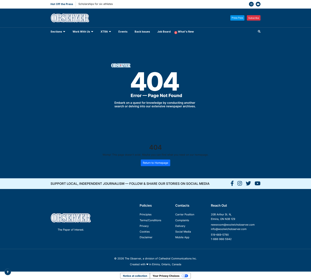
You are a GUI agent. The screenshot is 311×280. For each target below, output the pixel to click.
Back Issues (142, 31)
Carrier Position (184, 214)
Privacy (144, 226)
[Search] (259, 31)
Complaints (182, 220)
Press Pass (237, 17)
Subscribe (253, 18)
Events (122, 31)
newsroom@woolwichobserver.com (233, 224)
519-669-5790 (220, 234)
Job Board (164, 31)
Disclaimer (146, 237)
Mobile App (182, 237)
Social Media (183, 231)
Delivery (180, 226)
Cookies (145, 231)
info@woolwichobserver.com (229, 229)
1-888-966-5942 (221, 239)
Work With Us (81, 31)
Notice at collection (135, 275)
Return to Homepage (155, 162)
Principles (145, 214)
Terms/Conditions (150, 220)
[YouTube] (258, 4)
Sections (56, 31)
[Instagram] (251, 4)
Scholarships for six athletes (95, 4)
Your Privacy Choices (166, 275)
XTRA (104, 31)
